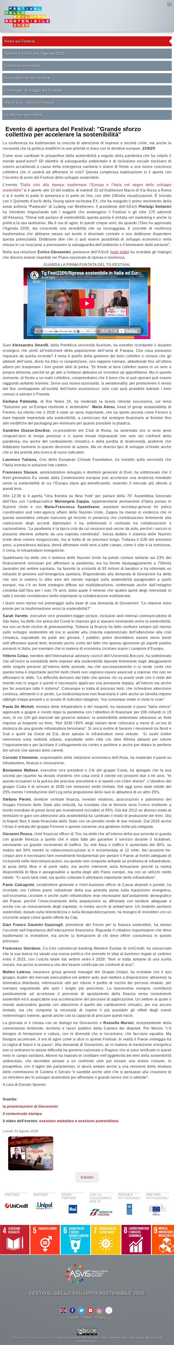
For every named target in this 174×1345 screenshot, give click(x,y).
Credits (87, 1317)
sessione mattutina (56, 1121)
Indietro (87, 1177)
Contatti (73, 1317)
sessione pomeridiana (98, 1121)
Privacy (100, 1317)
